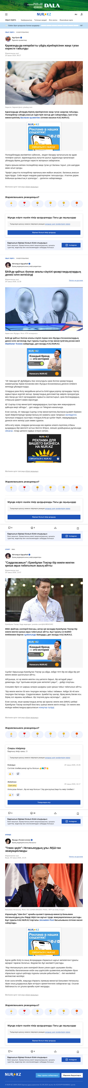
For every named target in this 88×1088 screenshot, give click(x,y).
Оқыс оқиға (10, 20)
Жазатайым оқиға (66, 20)
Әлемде (8, 835)
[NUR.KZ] (44, 14)
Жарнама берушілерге (72, 1075)
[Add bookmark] (78, 528)
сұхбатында (30, 635)
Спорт (7, 549)
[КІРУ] (81, 14)
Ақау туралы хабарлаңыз (48, 1075)
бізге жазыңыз (32, 187)
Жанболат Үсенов (14, 344)
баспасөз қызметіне (30, 118)
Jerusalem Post (46, 920)
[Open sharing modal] (55, 528)
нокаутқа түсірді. (47, 707)
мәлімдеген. (71, 415)
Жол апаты (53, 20)
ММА (13, 549)
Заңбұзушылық (26, 20)
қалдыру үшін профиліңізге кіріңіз (57, 224)
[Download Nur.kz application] (44, 5)
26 (11, 736)
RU (76, 14)
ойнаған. (9, 431)
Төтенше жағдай (40, 20)
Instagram (73, 245)
